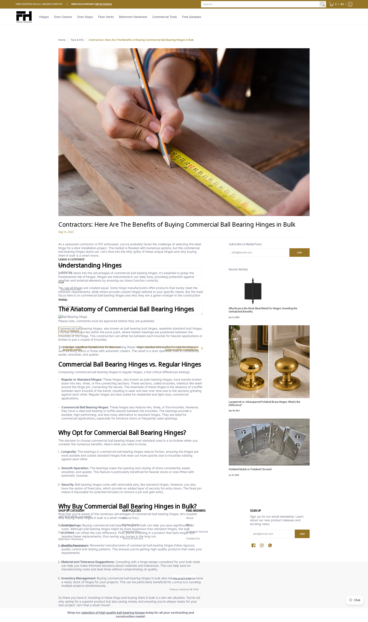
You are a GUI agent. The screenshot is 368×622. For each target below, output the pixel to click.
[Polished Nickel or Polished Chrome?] (269, 442)
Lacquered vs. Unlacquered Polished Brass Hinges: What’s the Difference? (264, 403)
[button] (336, 4)
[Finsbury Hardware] (24, 17)
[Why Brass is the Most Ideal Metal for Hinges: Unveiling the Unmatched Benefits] (269, 291)
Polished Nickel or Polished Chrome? (250, 469)
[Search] (322, 4)
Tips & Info (77, 39)
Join (299, 252)
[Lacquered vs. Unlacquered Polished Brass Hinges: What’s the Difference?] (269, 361)
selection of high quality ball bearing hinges (113, 612)
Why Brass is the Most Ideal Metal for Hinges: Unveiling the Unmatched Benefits (263, 310)
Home (62, 39)
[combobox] (260, 4)
